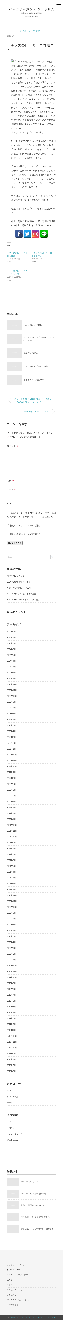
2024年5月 (11, 655)
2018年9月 (11, 1053)
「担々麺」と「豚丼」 (34, 325)
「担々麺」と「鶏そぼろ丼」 (36, 366)
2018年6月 (11, 1071)
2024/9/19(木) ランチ (16, 576)
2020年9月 (11, 913)
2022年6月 (11, 790)
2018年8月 (11, 1059)
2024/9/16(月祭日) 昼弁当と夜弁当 (21, 594)
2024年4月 (11, 661)
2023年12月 (12, 684)
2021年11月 (12, 831)
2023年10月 (12, 696)
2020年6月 (11, 930)
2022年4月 (11, 801)
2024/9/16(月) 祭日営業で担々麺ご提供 (23, 599)
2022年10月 (12, 766)
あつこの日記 (12, 1097)
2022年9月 (11, 772)
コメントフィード (14, 1134)
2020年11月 (12, 901)
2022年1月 (11, 819)
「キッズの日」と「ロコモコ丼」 (30, 31)
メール (11, 489)
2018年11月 (12, 1042)
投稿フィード (12, 1128)
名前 (10, 480)
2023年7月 (11, 714)
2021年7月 (11, 854)
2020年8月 (11, 919)
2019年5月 (11, 1007)
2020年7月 (11, 925)
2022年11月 (12, 760)
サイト (10, 504)
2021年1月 (11, 889)
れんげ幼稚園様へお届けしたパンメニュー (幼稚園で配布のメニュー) (32, 400)
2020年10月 (12, 907)
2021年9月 (11, 843)
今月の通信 (11, 1295)
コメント (12, 446)
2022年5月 (11, 796)
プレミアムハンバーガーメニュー (21, 1300)
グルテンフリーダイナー (17, 1275)
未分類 (10, 1102)
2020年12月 (12, 895)
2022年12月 (12, 755)
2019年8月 (11, 989)
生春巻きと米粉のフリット (36, 411)
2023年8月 (11, 708)
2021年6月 (11, 860)
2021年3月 (11, 878)
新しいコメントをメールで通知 (25, 525)
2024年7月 (11, 643)
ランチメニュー (13, 1270)
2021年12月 (12, 825)
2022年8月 (11, 778)
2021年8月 (11, 848)
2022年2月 (11, 813)
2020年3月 (11, 948)
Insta (9, 1091)
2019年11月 (12, 971)
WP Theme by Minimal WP (47, 1318)
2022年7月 (11, 784)
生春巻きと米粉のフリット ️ (35, 380)
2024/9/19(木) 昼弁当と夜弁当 (19, 582)
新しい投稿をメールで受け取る (25, 534)
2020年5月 (11, 936)
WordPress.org (13, 1140)
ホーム (10, 1259)
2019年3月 (11, 1018)
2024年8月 (11, 637)
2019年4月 (11, 1012)
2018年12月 (12, 1036)
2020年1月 (11, 960)
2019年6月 (11, 1001)
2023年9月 (11, 702)
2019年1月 (11, 1030)
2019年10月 (12, 977)
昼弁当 (10, 1280)
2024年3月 (11, 667)
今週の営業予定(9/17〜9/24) (19, 588)
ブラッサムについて (15, 1264)
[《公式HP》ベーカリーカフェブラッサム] (31, 9)
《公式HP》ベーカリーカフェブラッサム (22, 1318)
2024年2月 (11, 673)
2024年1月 (11, 678)
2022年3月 (11, 807)
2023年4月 (11, 731)
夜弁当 (10, 1285)
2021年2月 (11, 884)
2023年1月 (11, 749)
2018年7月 (11, 1065)
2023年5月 (11, 725)
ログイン (11, 1122)
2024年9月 (11, 632)
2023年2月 (11, 743)
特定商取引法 (12, 1305)
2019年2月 (11, 1024)
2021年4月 (11, 872)
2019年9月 (11, 983)
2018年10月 (12, 1048)
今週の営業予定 (30, 352)
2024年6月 (11, 649)
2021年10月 (12, 837)
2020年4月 (11, 942)
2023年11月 (12, 690)
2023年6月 (11, 719)
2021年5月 (11, 866)
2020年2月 (11, 954)
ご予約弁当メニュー (15, 1290)
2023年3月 (11, 737)
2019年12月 (12, 966)
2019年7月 (11, 995)
